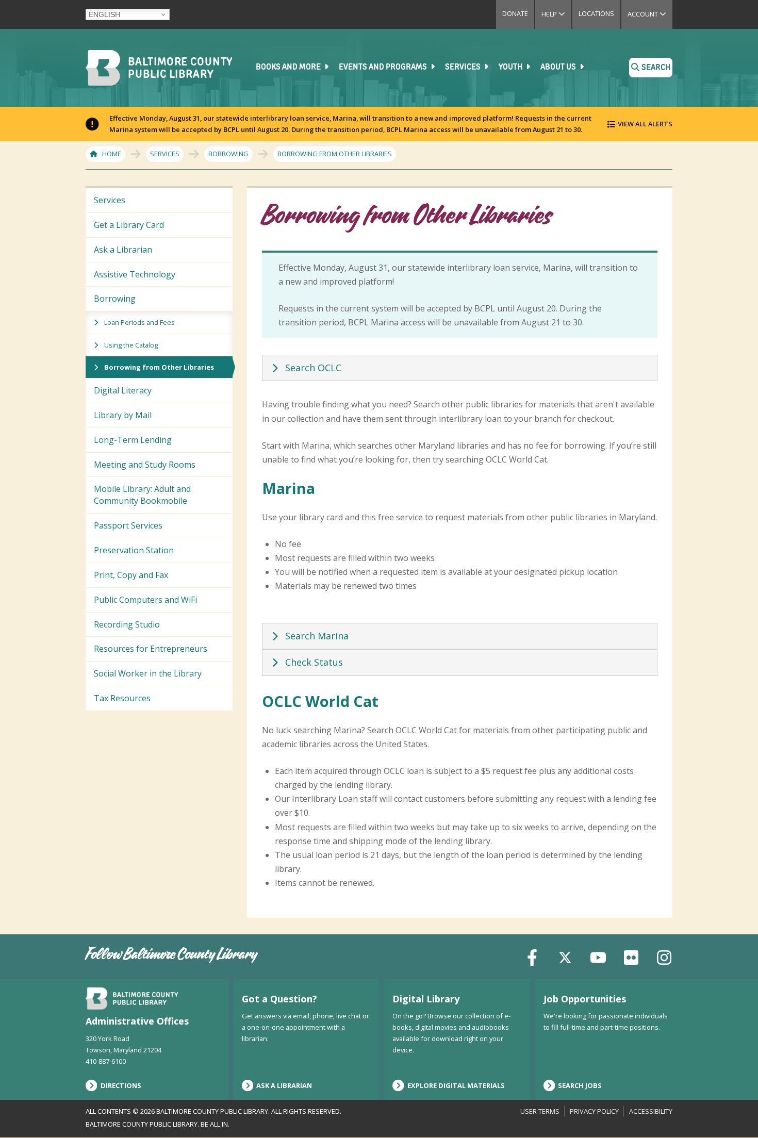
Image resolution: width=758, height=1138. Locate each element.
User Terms (539, 1111)
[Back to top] (733, 1111)
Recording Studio (127, 624)
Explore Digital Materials (456, 1085)
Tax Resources (122, 698)
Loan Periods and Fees (139, 322)
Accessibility (650, 1111)
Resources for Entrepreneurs (150, 648)
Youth (511, 67)
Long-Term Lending (133, 440)
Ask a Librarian (123, 249)
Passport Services (128, 525)
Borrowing (228, 153)
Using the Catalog (131, 345)
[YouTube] (598, 956)
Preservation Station (134, 550)
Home (111, 153)
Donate (515, 13)
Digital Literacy (123, 390)
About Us (559, 67)
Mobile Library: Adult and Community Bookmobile (142, 494)
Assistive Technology (134, 274)
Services (463, 67)
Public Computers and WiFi (145, 599)
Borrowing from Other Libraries (159, 367)
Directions (121, 1085)
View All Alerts (645, 123)
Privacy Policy (594, 1111)
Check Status (314, 662)
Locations (596, 13)
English (104, 14)
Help (556, 14)
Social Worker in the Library (148, 673)
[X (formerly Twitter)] (565, 956)
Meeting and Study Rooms (144, 464)
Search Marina (317, 636)
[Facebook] (532, 956)
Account (650, 14)
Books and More (289, 67)
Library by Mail (123, 415)
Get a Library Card (129, 224)
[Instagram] (664, 956)
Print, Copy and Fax (131, 575)
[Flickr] (631, 956)
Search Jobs (580, 1085)
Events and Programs (384, 67)
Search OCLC (313, 367)
